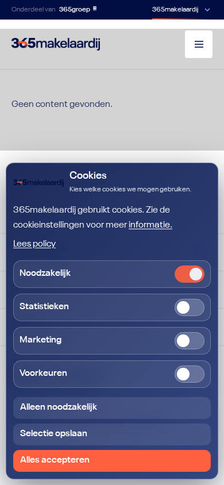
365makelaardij (175, 9)
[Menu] (199, 44)
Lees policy (34, 244)
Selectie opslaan (53, 433)
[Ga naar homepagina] (55, 44)
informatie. (150, 225)
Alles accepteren (55, 460)
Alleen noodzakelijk (58, 407)
